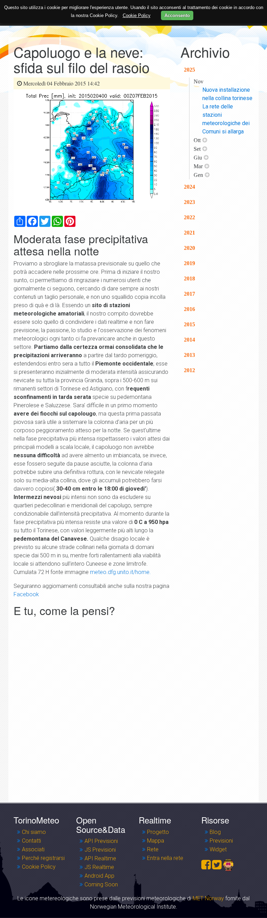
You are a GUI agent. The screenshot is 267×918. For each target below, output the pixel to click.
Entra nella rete (165, 858)
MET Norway (208, 898)
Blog (215, 832)
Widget (218, 849)
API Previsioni (101, 841)
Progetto (158, 832)
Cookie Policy (39, 866)
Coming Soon (101, 884)
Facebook (26, 594)
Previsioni (221, 840)
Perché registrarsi (43, 858)
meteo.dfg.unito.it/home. (120, 572)
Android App (99, 875)
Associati (33, 849)
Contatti (31, 840)
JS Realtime (99, 867)
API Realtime (100, 858)
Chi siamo (34, 832)
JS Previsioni (100, 849)
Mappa (155, 840)
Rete (153, 849)
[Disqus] (92, 706)
